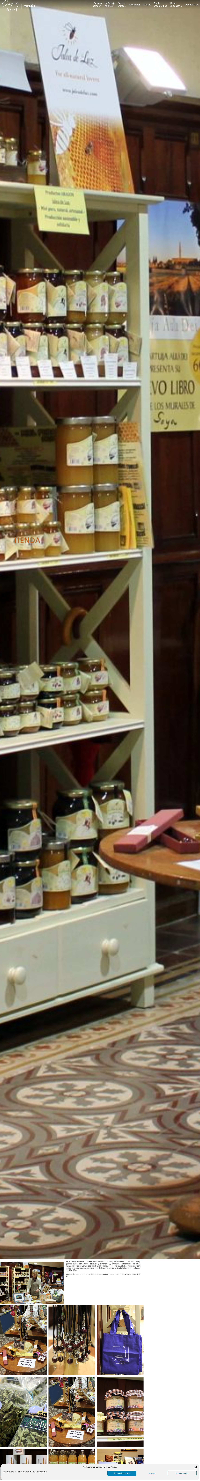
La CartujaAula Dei (110, 4)
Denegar (152, 1473)
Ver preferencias (182, 1473)
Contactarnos (191, 4)
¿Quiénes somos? (97, 4)
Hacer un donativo (176, 4)
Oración (146, 4)
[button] (195, 1467)
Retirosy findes (122, 4)
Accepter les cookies (122, 1473)
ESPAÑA (29, 6)
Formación (134, 4)
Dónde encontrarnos (160, 4)
